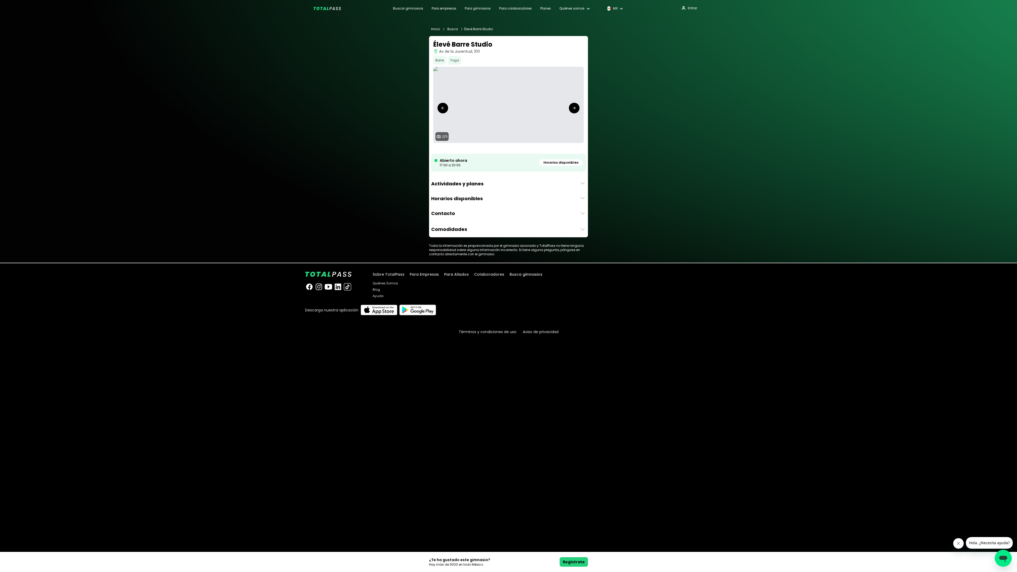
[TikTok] (347, 287)
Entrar (692, 8)
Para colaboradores (515, 8)
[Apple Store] (378, 310)
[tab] (500, 148)
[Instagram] (319, 287)
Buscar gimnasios (408, 8)
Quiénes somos (572, 8)
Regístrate (574, 562)
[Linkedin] (338, 287)
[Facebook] (309, 287)
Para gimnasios (478, 8)
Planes (545, 8)
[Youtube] (328, 287)
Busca (452, 29)
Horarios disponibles (560, 162)
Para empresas (444, 8)
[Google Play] (417, 310)
